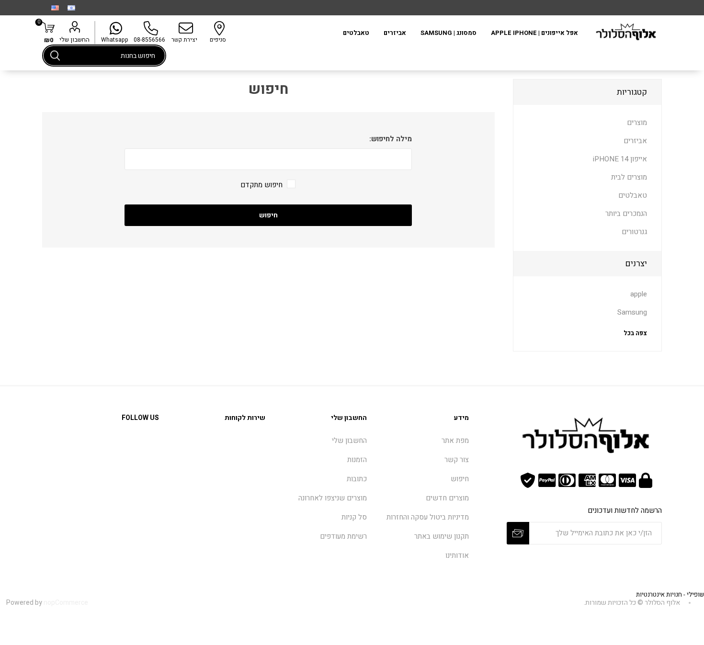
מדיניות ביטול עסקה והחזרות (427, 517)
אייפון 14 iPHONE (620, 159)
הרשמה (518, 533)
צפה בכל (635, 333)
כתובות (357, 479)
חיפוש (55, 55)
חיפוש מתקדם (261, 185)
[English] (55, 7)
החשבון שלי (74, 39)
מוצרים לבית (629, 177)
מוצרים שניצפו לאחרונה (332, 498)
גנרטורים (634, 231)
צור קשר (456, 459)
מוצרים (637, 122)
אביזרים (635, 141)
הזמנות (357, 459)
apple (638, 294)
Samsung (632, 312)
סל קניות (354, 517)
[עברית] (71, 7)
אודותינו (457, 555)
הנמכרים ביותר (626, 213)
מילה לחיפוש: (390, 139)
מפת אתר (455, 440)
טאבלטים (632, 195)
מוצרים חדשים (447, 498)
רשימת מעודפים (343, 536)
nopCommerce (66, 603)
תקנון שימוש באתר (441, 536)
